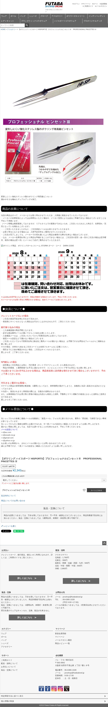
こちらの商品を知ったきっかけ (13, 476)
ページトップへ (104, 543)
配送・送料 (60, 550)
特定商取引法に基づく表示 (12, 696)
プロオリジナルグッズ (93, 21)
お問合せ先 (60, 592)
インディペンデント (97, 16)
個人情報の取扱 (7, 701)
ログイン (76, 4)
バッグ (22, 16)
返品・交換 (6, 592)
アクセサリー (57, 16)
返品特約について (8, 496)
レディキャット (7, 21)
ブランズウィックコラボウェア (34, 21)
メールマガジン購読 (63, 640)
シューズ (33, 16)
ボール (13, 16)
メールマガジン (101, 6)
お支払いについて (8, 667)
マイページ (86, 4)
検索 (27, 25)
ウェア (4, 16)
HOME (3, 29)
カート (95, 4)
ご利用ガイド (88, 6)
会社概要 (59, 655)
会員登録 (104, 4)
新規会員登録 (60, 633)
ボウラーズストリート (75, 16)
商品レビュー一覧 (62, 643)
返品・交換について (9, 670)
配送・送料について (9, 663)
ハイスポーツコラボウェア (65, 21)
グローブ (44, 16)
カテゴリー (6, 629)
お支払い (5, 550)
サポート (5, 655)
